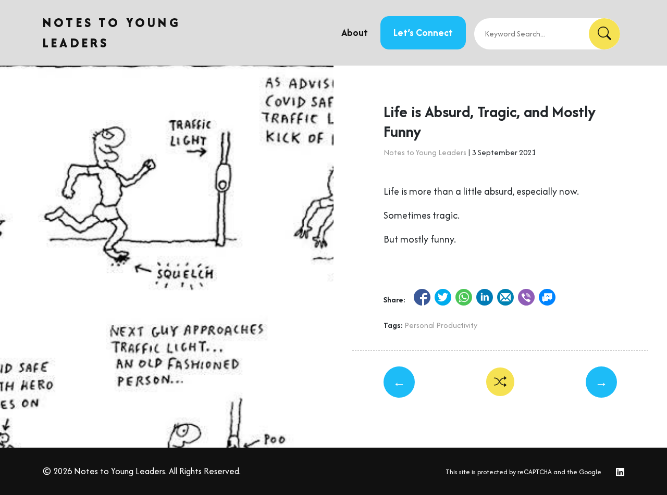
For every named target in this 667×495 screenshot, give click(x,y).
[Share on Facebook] (422, 297)
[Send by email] (505, 297)
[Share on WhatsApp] (463, 297)
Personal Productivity (440, 325)
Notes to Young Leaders (425, 152)
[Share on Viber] (526, 297)
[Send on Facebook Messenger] (547, 297)
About (354, 33)
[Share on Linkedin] (484, 297)
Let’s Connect (423, 33)
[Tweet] (443, 297)
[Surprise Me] (500, 381)
